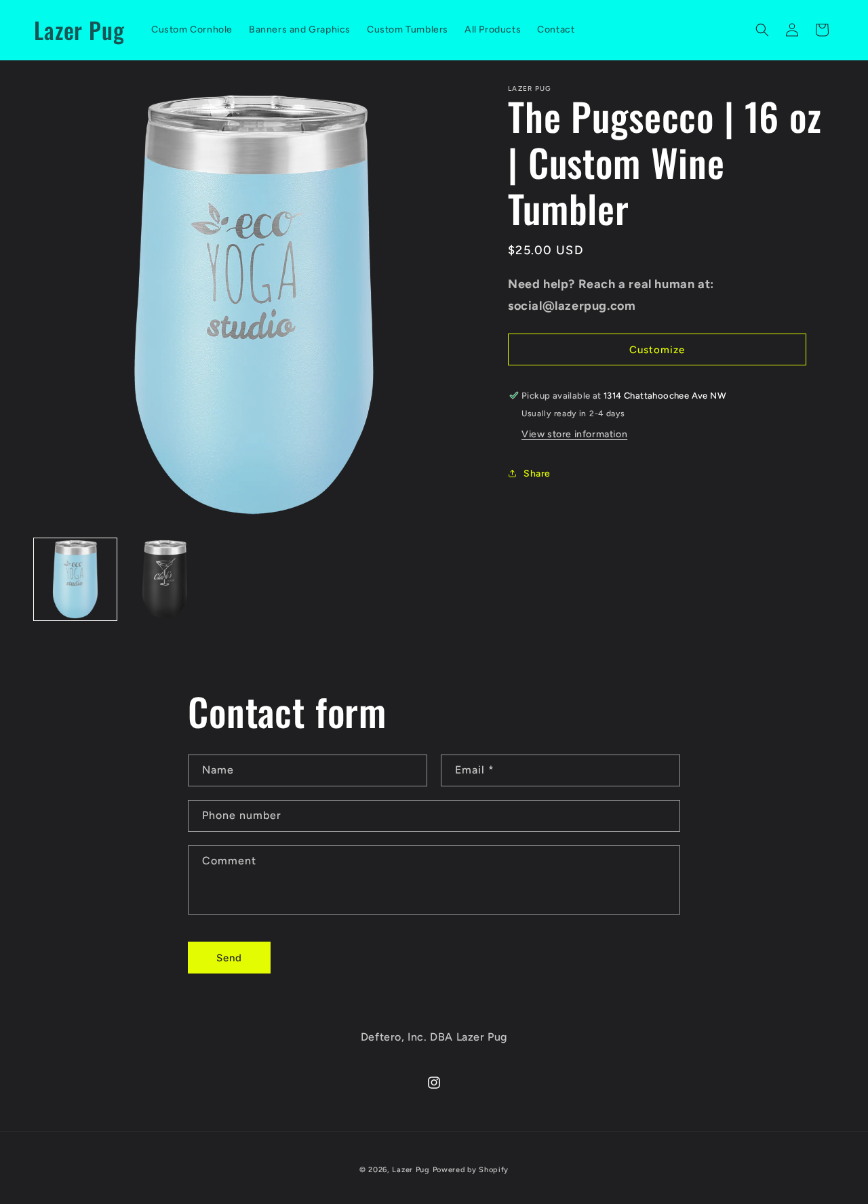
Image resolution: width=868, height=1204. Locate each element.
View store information (574, 434)
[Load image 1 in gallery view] (75, 579)
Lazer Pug (410, 1169)
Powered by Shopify (471, 1169)
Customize (657, 350)
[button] (762, 30)
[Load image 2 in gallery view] (164, 579)
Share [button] (537, 473)
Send (229, 958)
